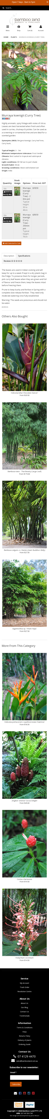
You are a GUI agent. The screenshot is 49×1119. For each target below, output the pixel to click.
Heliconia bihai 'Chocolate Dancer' (24, 393)
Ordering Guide (24, 1044)
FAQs (24, 1032)
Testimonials (25, 1016)
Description (9, 256)
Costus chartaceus (24, 879)
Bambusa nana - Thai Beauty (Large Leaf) (24, 471)
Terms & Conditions (24, 1027)
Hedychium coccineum (24, 957)
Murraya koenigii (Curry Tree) (31, 37)
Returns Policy (24, 1036)
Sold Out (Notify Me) (7, 193)
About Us (24, 1003)
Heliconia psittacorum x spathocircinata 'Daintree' (24, 722)
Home (6, 37)
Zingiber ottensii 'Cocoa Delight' (24, 800)
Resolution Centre (24, 991)
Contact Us (24, 1011)
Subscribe (16, 1084)
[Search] (3, 8)
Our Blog (24, 1007)
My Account (24, 983)
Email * (13, 1072)
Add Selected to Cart (12, 243)
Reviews (7, 261)
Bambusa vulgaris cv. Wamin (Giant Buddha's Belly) (24, 550)
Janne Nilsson (35, 1115)
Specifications (24, 256)
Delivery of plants (24, 1040)
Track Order (24, 987)
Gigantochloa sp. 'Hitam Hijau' (24, 628)
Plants (14, 37)
